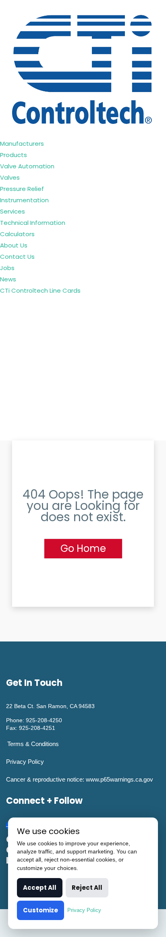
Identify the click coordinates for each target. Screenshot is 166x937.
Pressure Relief (22, 188)
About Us (13, 245)
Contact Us (17, 256)
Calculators (17, 234)
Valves (10, 177)
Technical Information (32, 222)
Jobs (7, 268)
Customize (40, 910)
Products (13, 155)
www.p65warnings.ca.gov (119, 779)
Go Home (83, 548)
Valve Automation (27, 166)
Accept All (39, 887)
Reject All (87, 887)
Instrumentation (24, 200)
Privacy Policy (25, 761)
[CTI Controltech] (83, 68)
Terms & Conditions (33, 743)
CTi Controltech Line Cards (40, 290)
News (8, 279)
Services (12, 211)
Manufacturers (22, 143)
